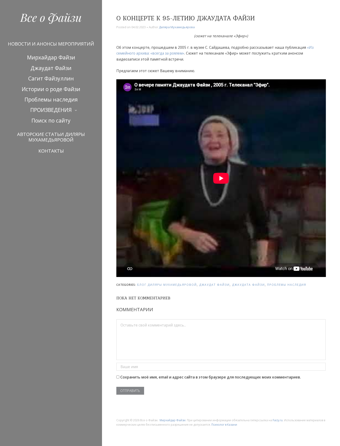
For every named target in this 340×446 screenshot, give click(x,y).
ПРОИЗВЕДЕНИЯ (51, 110)
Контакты (51, 151)
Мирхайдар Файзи (51, 57)
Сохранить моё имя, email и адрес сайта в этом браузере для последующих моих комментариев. (210, 377)
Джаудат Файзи (51, 68)
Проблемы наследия (51, 99)
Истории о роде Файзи (51, 89)
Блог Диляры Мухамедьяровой (167, 285)
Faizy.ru (278, 420)
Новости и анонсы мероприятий (51, 44)
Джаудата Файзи (248, 285)
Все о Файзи (51, 17)
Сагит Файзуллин (51, 78)
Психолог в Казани (224, 425)
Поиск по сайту (51, 120)
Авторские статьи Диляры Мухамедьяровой (51, 137)
